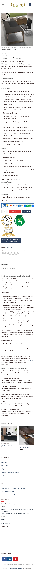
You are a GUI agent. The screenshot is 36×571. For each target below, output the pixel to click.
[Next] (35, 439)
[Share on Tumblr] (17, 253)
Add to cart (15, 211)
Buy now (27, 211)
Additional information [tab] (9, 268)
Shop (3, 475)
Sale (10, 566)
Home (3, 47)
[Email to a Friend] (11, 253)
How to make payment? (8, 491)
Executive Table (26, 47)
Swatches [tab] (4, 272)
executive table (7, 250)
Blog (3, 469)
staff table (27, 250)
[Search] (33, 4)
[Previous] (1, 439)
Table (19, 47)
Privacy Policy (6, 478)
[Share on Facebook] (5, 253)
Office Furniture (11, 47)
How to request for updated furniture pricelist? (15, 488)
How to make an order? (8, 495)
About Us (4, 462)
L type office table (15, 250)
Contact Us (5, 465)
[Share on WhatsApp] (3, 253)
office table (21, 250)
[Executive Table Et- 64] (26, 435)
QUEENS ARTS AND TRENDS (15, 568)
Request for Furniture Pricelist (10, 472)
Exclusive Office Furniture (20, 566)
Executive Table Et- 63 (7, 445)
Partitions (21, 564)
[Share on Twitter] (8, 253)
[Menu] (3, 4)
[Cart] (30, 4)
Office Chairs (29, 564)
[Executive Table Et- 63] (9, 434)
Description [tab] (5, 264)
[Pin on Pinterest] (14, 253)
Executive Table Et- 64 (24, 447)
